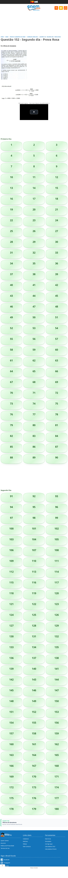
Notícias (25, 841)
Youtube (6, 866)
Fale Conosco (27, 846)
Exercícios (48, 839)
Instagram (7, 863)
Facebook (6, 860)
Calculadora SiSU (50, 846)
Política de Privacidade (7, 846)
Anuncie (3, 843)
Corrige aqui (49, 844)
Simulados (48, 841)
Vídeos (25, 844)
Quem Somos (5, 840)
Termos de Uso (5, 848)
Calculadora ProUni (50, 849)
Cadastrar (26, 839)
